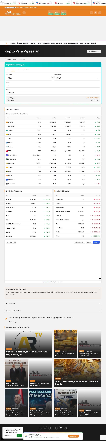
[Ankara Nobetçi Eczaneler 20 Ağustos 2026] (40, 373)
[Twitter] (45, 428)
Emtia (18, 70)
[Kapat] (81, 434)
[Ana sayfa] (6, 43)
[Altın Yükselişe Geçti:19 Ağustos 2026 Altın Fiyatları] (78, 373)
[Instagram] (50, 428)
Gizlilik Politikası (7, 435)
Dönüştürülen (57, 74)
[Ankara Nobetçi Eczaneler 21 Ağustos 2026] (89, 344)
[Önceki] (2, 1)
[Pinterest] (56, 428)
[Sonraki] (2, 4)
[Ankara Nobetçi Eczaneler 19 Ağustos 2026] (89, 403)
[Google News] (66, 428)
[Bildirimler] (99, 12)
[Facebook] (40, 428)
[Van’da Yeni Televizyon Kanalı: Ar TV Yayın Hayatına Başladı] (28, 344)
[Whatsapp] (61, 428)
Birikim (28, 70)
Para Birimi (9, 74)
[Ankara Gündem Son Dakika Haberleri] (13, 12)
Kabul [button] (19, 435)
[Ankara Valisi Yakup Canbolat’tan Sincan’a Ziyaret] (16, 373)
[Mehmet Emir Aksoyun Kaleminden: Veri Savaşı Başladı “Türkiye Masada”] (40, 403)
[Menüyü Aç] (24, 12)
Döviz (8, 70)
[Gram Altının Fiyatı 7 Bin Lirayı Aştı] (65, 344)
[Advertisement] (53, 28)
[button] (95, 12)
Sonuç (8, 89)
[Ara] (91, 12)
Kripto (13, 70)
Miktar (7, 82)
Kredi (23, 70)
